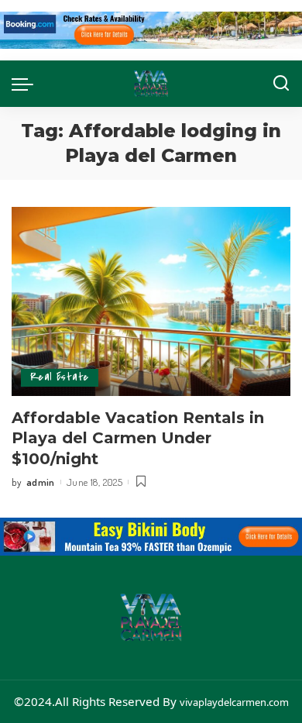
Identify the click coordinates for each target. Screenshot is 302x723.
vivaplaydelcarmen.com (234, 702)
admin (40, 482)
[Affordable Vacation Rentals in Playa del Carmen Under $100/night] (151, 301)
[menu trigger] (26, 83)
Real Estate (59, 377)
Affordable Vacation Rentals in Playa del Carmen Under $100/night (138, 438)
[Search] (281, 83)
